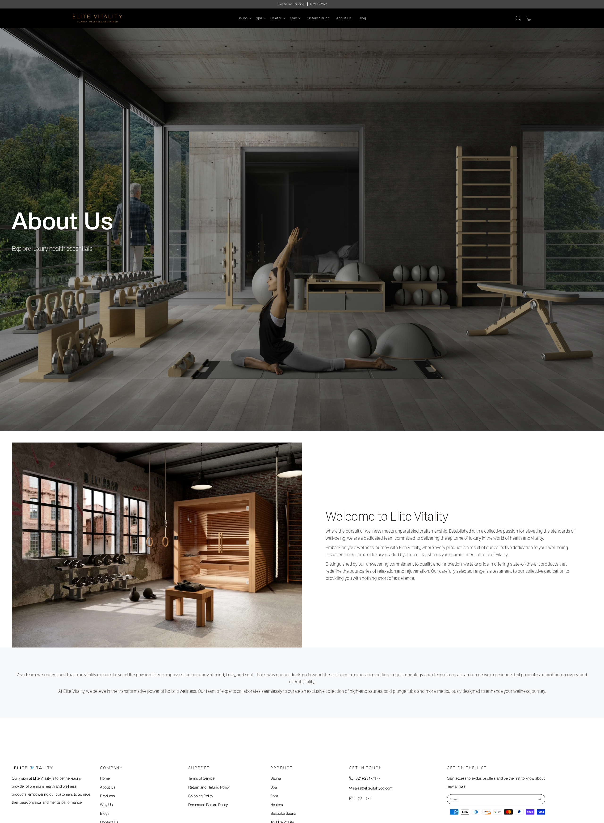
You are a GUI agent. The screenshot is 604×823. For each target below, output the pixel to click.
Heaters (276, 805)
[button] (243, 18)
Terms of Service (201, 778)
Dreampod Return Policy (208, 805)
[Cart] (529, 18)
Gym (274, 796)
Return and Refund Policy (209, 787)
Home (105, 778)
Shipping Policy (200, 796)
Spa (273, 787)
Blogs (104, 813)
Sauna (275, 778)
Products (107, 796)
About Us (107, 787)
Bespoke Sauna (283, 813)
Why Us (106, 805)
